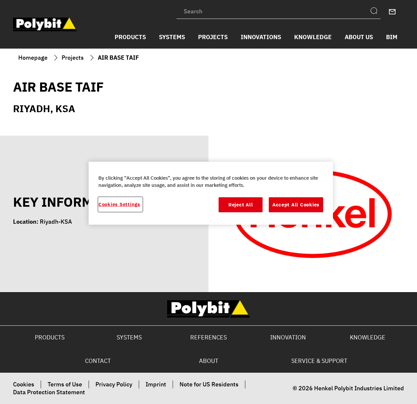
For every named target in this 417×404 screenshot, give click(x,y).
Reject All (240, 204)
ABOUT (208, 360)
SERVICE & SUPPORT (319, 360)
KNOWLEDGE (367, 337)
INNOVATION (288, 337)
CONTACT (98, 360)
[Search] (375, 12)
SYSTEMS (129, 337)
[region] (211, 193)
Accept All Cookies (296, 204)
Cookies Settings (119, 204)
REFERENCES (208, 337)
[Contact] (392, 12)
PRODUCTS (50, 337)
